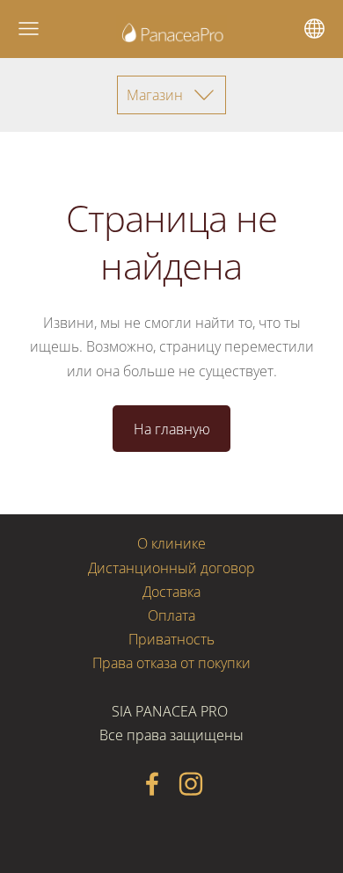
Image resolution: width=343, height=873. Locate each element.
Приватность (171, 639)
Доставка (171, 591)
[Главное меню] (28, 28)
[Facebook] (152, 783)
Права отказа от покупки (171, 663)
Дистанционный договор (171, 568)
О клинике (171, 543)
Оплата (171, 615)
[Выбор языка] (314, 28)
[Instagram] (190, 783)
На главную (172, 429)
